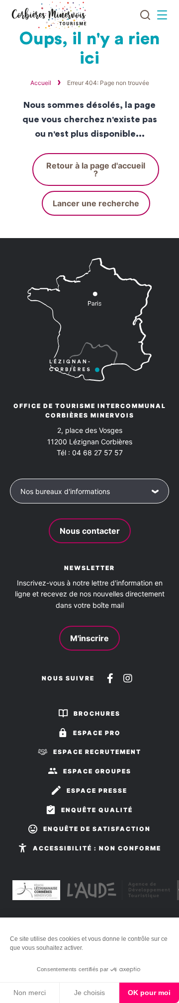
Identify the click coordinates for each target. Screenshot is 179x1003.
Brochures (97, 713)
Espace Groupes (97, 771)
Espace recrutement (97, 751)
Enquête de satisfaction (97, 829)
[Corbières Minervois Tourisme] (48, 15)
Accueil (40, 82)
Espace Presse (97, 790)
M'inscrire (89, 638)
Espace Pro (97, 733)
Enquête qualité (97, 810)
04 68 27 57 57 (97, 452)
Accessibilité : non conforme (97, 848)
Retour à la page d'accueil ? (95, 169)
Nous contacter (90, 531)
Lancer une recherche (96, 203)
